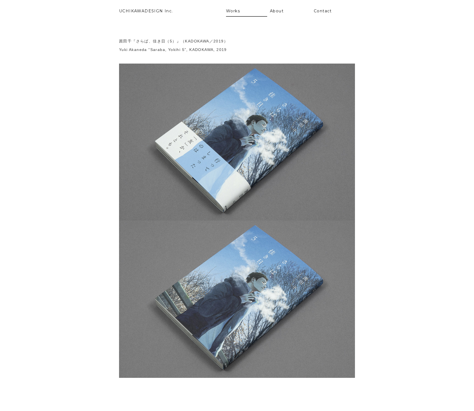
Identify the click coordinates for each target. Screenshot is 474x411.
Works (233, 10)
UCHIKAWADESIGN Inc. (146, 10)
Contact (323, 10)
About (277, 10)
